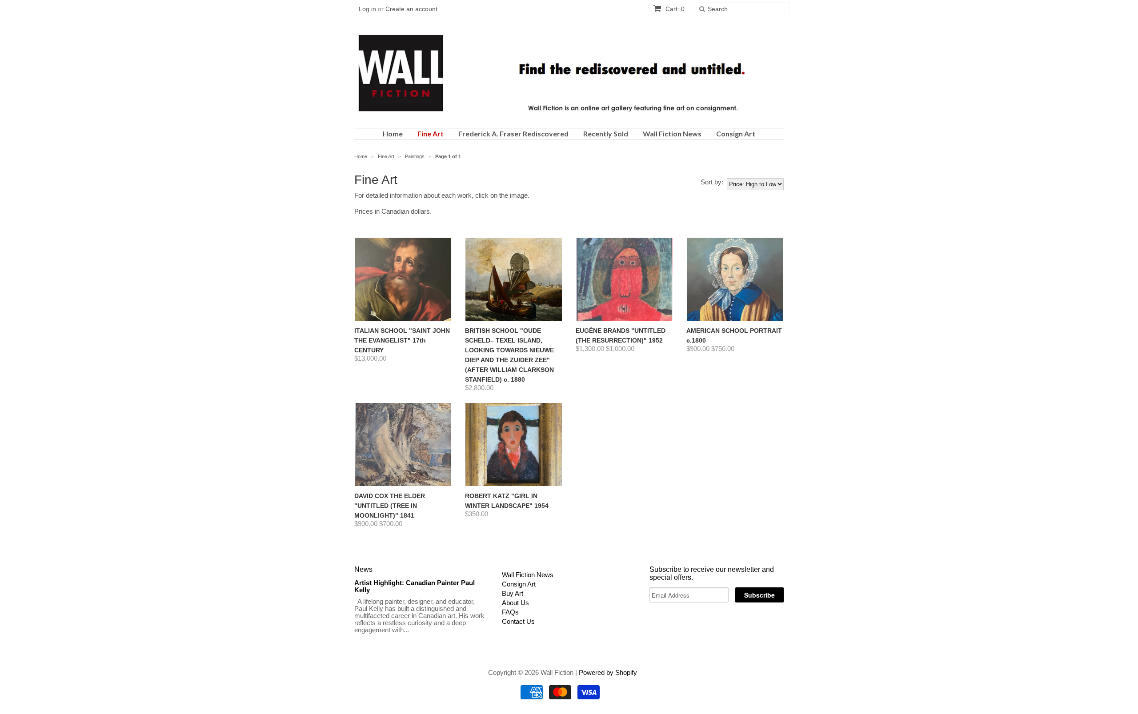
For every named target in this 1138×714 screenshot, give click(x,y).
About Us (515, 602)
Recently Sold (605, 133)
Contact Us (518, 621)
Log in (367, 8)
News (363, 569)
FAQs (510, 612)
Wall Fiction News (672, 133)
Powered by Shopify (608, 672)
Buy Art (512, 593)
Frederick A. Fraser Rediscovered (513, 133)
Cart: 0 (674, 8)
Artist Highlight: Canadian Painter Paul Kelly (414, 586)
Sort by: (712, 182)
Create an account (411, 8)
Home (393, 133)
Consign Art (735, 133)
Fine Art (430, 133)
